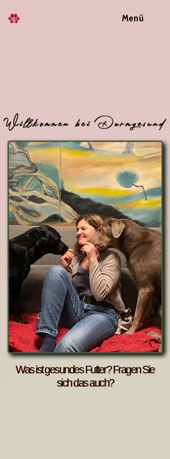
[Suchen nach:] (154, 18)
